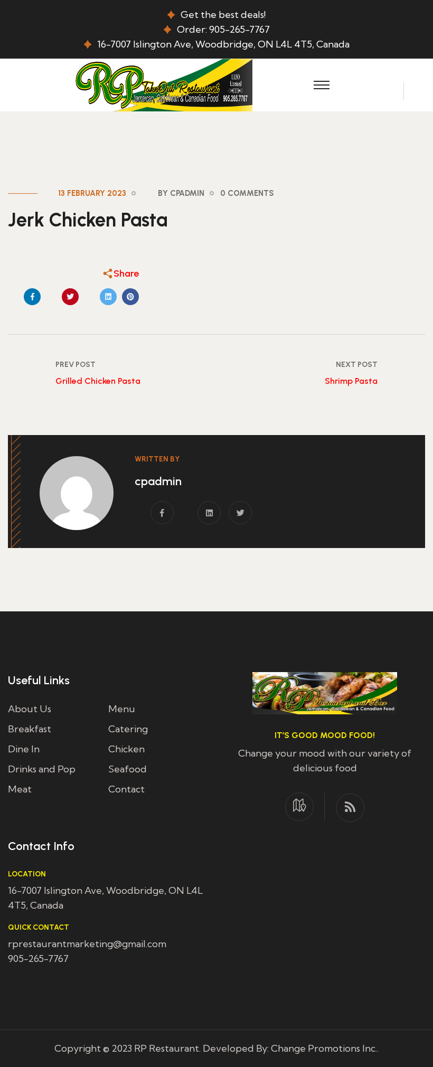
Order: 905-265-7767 (223, 29)
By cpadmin (181, 193)
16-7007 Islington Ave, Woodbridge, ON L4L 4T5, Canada (223, 44)
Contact (126, 789)
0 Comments (247, 193)
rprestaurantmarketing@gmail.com (87, 944)
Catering (128, 729)
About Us (29, 709)
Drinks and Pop (42, 769)
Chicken (126, 749)
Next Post (357, 364)
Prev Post (75, 364)
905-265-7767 (38, 958)
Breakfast (29, 729)
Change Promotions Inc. (324, 1048)
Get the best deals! (223, 14)
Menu (121, 709)
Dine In (24, 749)
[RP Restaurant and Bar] (162, 84)
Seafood (127, 769)
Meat (20, 789)
